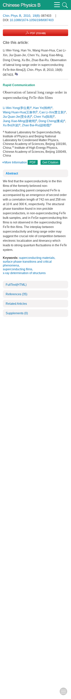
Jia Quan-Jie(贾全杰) (17, 116)
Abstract (12, 173)
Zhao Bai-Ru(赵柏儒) (36, 125)
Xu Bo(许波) (11, 125)
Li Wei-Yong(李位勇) (16, 108)
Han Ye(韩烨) (42, 108)
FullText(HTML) (16, 284)
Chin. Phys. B (12, 15)
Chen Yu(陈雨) (43, 116)
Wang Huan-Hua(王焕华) (19, 112)
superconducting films (17, 269)
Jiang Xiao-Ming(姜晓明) (19, 121)
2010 (26, 15)
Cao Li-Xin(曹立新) (52, 112)
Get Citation (50, 162)
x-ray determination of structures (24, 273)
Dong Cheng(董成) (51, 121)
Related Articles (16, 303)
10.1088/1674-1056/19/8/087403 (32, 20)
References (16, 294)
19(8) (36, 15)
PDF (37, 33)
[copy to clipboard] (16, 73)
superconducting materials (37, 257)
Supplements (17, 313)
